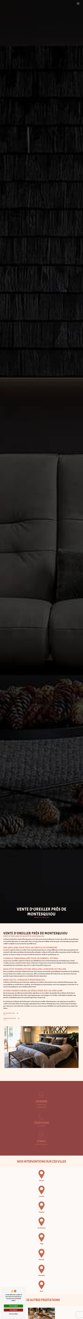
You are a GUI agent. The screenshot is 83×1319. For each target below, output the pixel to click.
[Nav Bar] (78, 4)
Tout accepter (13, 1306)
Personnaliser (13, 1314)
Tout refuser (13, 1310)
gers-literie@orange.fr (41, 1144)
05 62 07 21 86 (41, 1126)
